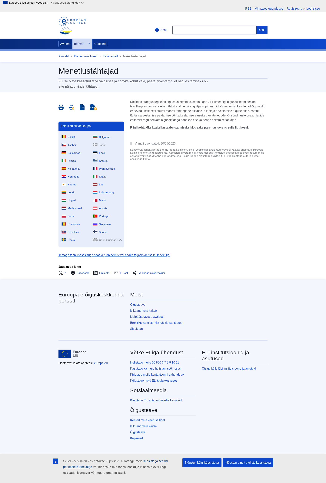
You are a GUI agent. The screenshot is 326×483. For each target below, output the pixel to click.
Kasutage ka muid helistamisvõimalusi (155, 368)
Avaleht (65, 43)
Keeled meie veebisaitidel (147, 420)
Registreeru (294, 8)
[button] (63, 273)
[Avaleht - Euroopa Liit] (72, 354)
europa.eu (101, 363)
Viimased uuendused (269, 8)
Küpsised (136, 438)
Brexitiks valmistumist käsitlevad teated (156, 322)
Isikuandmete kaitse (143, 310)
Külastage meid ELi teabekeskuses (153, 380)
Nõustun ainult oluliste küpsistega (248, 462)
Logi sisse (313, 8)
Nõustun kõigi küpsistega (202, 462)
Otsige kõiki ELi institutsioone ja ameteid (229, 368)
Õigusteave (137, 304)
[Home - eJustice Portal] (72, 25)
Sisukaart (136, 328)
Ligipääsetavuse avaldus (147, 316)
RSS (248, 8)
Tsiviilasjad (110, 56)
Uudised (100, 43)
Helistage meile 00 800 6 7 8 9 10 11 (154, 362)
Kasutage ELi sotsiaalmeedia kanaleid (156, 400)
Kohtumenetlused (86, 56)
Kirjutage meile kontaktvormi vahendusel (157, 374)
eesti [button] (164, 29)
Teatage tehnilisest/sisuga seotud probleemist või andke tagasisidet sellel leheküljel (114, 255)
